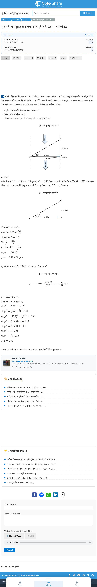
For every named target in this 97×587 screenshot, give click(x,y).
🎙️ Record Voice (14, 536)
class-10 (26, 20)
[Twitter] (20, 367)
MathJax (41, 57)
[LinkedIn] (24, 367)
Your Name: (10, 504)
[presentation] (91, 96)
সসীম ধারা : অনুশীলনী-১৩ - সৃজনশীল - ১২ (23, 392)
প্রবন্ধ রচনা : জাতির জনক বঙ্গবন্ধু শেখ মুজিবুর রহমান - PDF (30, 464)
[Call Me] (31, 367)
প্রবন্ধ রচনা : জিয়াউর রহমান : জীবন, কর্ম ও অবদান (26, 478)
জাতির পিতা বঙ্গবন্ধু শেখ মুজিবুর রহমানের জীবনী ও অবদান (29, 459)
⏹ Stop (30, 536)
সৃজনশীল (16, 20)
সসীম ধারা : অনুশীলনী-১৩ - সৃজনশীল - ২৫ (23, 396)
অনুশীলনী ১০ (75, 57)
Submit (9, 550)
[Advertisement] (48, 77)
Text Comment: (12, 513)
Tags (4, 57)
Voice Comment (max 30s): (18, 530)
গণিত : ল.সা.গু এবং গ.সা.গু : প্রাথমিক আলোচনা (25, 387)
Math (63, 57)
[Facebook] (16, 367)
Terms (91, 581)
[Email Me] (27, 367)
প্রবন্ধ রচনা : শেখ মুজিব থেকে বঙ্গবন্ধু (20, 473)
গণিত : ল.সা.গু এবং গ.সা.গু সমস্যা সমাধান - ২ (25, 405)
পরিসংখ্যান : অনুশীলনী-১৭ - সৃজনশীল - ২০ (23, 401)
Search (88, 13)
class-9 (52, 57)
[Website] (13, 367)
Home (7, 20)
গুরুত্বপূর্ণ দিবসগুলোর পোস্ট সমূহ (18, 482)
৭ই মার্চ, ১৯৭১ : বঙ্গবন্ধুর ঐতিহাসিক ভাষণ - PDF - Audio (29, 468)
